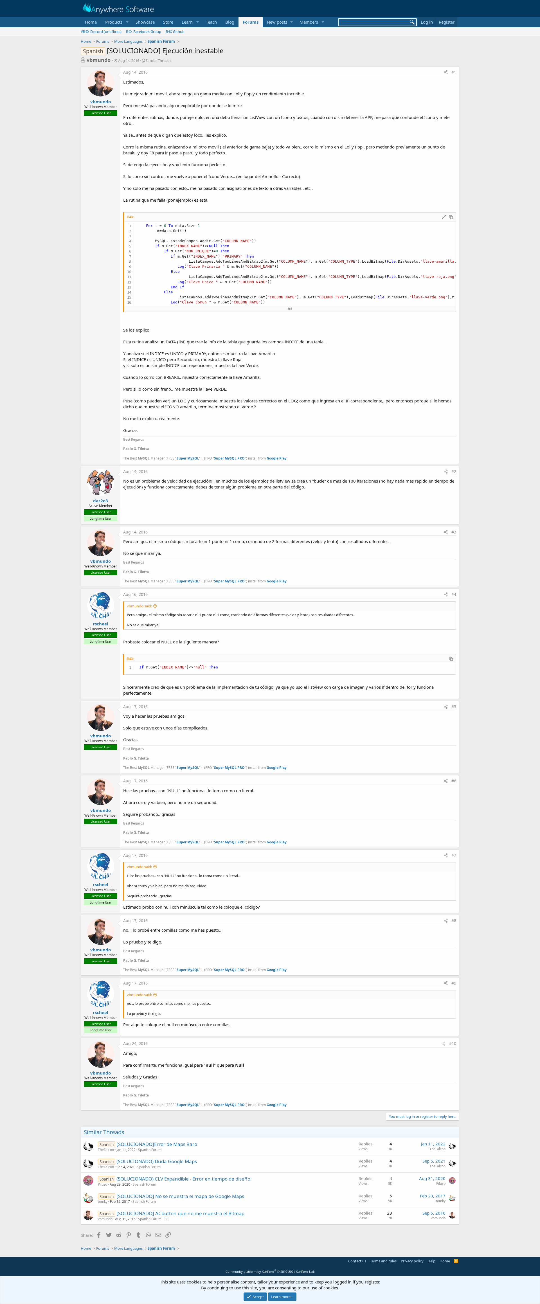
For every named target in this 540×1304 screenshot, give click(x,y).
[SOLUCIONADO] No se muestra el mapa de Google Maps (180, 1196)
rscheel (100, 624)
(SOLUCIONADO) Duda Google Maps (156, 1161)
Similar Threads (158, 60)
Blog (229, 22)
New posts (277, 22)
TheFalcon (106, 1149)
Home (91, 22)
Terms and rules (383, 1261)
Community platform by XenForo (270, 1271)
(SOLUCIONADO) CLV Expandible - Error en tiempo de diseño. (184, 1178)
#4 (453, 594)
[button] (116, 22)
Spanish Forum (149, 1149)
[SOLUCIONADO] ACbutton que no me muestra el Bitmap (180, 1213)
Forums (250, 22)
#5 (453, 706)
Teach (211, 22)
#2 (453, 471)
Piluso (102, 1184)
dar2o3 (100, 500)
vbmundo (99, 60)
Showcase (145, 22)
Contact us (357, 1261)
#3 (453, 532)
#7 (453, 855)
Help (431, 1261)
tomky (102, 1201)
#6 (453, 780)
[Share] (445, 72)
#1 (453, 72)
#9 (453, 983)
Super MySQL (188, 458)
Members (309, 22)
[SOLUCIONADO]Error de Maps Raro (156, 1144)
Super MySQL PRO (229, 458)
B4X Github (175, 31)
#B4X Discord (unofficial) (101, 31)
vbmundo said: (139, 606)
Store (168, 22)
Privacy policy (412, 1261)
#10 (452, 1043)
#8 (453, 920)
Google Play (277, 458)
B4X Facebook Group (143, 31)
